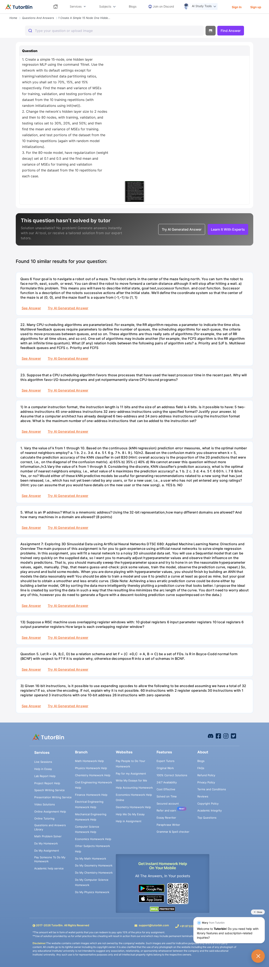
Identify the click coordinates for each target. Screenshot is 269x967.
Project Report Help (47, 783)
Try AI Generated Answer (68, 308)
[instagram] (226, 736)
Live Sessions (43, 761)
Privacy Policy (206, 782)
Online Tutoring (44, 818)
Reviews (202, 796)
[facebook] (211, 736)
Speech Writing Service (49, 790)
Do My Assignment (46, 850)
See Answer (31, 308)
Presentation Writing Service (53, 797)
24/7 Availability (167, 782)
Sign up (255, 7)
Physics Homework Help (91, 768)
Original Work (165, 768)
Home (13, 18)
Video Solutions (44, 804)
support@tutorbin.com (154, 925)
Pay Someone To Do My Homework (49, 859)
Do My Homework (46, 843)
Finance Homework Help (91, 794)
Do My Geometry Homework (93, 865)
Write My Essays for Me (131, 780)
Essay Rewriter (166, 817)
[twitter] (233, 736)
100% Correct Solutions (172, 775)
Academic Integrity (209, 810)
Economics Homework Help (93, 839)
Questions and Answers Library (50, 827)
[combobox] (114, 31)
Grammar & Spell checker (173, 831)
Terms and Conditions (211, 789)
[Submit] (30, 30)
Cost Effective (166, 789)
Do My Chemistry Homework (94, 872)
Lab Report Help (44, 776)
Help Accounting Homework (134, 787)
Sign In (237, 7)
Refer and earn (166, 810)
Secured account (168, 803)
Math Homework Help (89, 761)
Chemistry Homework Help (92, 775)
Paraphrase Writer (168, 824)
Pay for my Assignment (131, 773)
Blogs (200, 761)
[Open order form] (1, 14)
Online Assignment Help (50, 811)
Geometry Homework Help (133, 807)
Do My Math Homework (90, 858)
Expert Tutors (165, 761)
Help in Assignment (128, 821)
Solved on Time (167, 796)
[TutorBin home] (18, 7)
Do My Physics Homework (92, 892)
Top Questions (206, 817)
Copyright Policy (208, 803)
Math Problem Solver (48, 836)
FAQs (200, 768)
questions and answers (38, 18)
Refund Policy (206, 775)
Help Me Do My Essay (130, 814)
